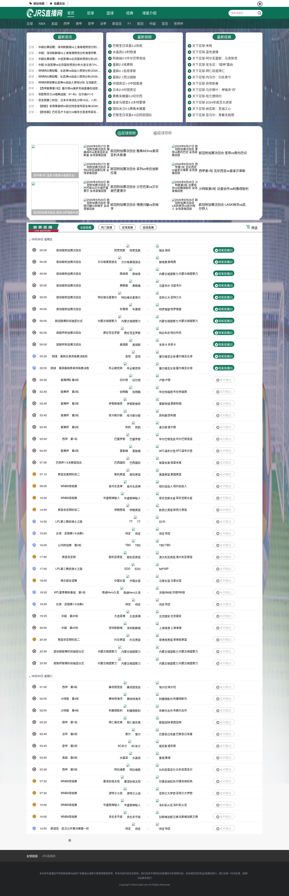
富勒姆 (124, 451)
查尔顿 (172, 427)
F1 (129, 23)
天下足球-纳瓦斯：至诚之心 (211, 108)
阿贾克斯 (119, 250)
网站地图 (38, 3)
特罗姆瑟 (175, 309)
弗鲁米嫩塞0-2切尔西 (127, 96)
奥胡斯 (124, 344)
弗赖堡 (124, 285)
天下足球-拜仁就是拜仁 (208, 70)
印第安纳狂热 (184, 781)
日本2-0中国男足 (124, 89)
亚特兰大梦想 (184, 793)
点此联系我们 (144, 877)
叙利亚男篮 (115, 557)
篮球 (110, 12)
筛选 (254, 227)
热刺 (128, 427)
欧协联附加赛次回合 (68, 250)
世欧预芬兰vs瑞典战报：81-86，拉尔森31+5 (65, 94)
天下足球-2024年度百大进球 (212, 102)
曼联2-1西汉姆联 (124, 77)
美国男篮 (175, 474)
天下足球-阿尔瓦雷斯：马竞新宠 (214, 58)
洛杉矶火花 (180, 805)
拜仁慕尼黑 (115, 722)
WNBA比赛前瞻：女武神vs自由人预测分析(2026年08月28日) (75, 70)
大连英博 (119, 616)
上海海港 (175, 628)
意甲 (91, 23)
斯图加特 (175, 722)
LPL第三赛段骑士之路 (68, 521)
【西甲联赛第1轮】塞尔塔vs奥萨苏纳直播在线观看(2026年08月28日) (80, 88)
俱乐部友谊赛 (69, 580)
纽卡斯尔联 (115, 415)
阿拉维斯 (119, 769)
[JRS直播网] (45, 13)
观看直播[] (225, 250)
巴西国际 (119, 462)
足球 (90, 12)
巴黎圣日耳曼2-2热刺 (127, 45)
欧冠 (140, 23)
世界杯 (178, 23)
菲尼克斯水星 (184, 498)
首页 (70, 12)
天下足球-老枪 (202, 45)
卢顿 (167, 380)
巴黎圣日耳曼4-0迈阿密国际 (132, 115)
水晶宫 (124, 757)
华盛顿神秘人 (111, 498)
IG (163, 521)
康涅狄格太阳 (111, 781)
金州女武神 (115, 486)
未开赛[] (225, 380)
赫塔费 (172, 262)
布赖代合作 (180, 710)
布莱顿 (124, 309)
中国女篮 (119, 580)
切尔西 (124, 380)
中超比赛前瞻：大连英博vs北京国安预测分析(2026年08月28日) (77, 59)
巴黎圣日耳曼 (184, 734)
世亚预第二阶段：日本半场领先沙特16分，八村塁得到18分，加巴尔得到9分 (85, 100)
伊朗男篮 (119, 510)
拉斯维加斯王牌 (188, 816)
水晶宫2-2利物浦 (124, 52)
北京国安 (175, 616)
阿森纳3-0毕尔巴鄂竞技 (129, 58)
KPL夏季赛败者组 (65, 592)
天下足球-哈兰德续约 (207, 96)
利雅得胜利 (115, 710)
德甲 (79, 23)
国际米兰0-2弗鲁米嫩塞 (129, 108)
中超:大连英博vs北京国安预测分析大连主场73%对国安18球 (74, 65)
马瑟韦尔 (175, 285)
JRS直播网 (48, 856)
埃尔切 (172, 687)
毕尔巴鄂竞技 (184, 439)
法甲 (103, 23)
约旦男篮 (119, 639)
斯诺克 (117, 23)
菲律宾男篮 (180, 639)
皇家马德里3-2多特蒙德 (129, 102)
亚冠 (165, 23)
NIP (166, 569)
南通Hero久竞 (110, 592)
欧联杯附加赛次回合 (68, 332)
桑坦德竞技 (115, 687)
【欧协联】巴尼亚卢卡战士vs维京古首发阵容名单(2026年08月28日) (80, 112)
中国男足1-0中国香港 (127, 83)
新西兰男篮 (180, 510)
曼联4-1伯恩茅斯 (124, 70)
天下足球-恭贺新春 (205, 83)
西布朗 (172, 415)
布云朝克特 (115, 368)
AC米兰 (122, 746)
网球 (54, 356)
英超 (54, 23)
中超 (152, 23)
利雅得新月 (180, 698)
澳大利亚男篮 (184, 557)
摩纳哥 (124, 273)
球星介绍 (149, 12)
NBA (42, 23)
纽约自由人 (180, 486)
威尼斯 (172, 746)
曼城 (167, 757)
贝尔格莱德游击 (107, 262)
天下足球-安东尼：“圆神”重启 (212, 64)
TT (131, 521)
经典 (129, 12)
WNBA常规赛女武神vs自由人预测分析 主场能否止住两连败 (74, 82)
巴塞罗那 (119, 439)
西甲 (67, 23)
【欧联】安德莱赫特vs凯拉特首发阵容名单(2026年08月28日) (75, 106)
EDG (127, 569)
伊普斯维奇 (115, 403)
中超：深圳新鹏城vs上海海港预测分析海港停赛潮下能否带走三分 (78, 53)
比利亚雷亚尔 (184, 769)
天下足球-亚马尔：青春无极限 (213, 115)
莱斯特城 (175, 403)
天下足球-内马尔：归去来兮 (211, 77)
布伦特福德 (180, 392)
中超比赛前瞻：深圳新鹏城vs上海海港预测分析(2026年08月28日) (78, 47)
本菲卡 (172, 344)
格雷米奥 (175, 462)
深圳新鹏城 (115, 628)
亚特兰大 (175, 297)
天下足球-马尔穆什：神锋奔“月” (214, 89)
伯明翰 (124, 392)
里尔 (128, 734)
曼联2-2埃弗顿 (123, 64)
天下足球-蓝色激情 (205, 52)
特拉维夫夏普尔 (107, 297)
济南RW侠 (178, 592)
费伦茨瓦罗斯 (111, 332)
